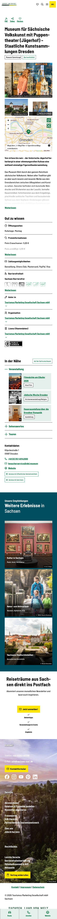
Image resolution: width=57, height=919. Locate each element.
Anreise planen (12, 802)
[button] (51, 907)
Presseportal (11, 815)
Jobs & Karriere (12, 831)
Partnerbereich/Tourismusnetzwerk (22, 822)
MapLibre (11, 145)
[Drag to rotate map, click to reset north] (8, 129)
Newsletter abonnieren (15, 809)
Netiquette (10, 867)
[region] (28, 134)
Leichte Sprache (12, 857)
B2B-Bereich (11, 819)
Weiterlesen (10, 207)
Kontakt (15, 887)
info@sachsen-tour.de (22, 761)
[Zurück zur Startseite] (9, 4)
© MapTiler (20, 145)
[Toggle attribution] (49, 145)
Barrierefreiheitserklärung (17, 860)
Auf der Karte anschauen (42, 361)
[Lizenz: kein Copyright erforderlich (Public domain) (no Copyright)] (13, 346)
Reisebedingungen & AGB (16, 864)
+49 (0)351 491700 (21, 755)
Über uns (9, 828)
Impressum (25, 887)
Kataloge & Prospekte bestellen (19, 806)
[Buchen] (52, 4)
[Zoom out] (8, 124)
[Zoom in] (8, 120)
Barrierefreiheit (29, 57)
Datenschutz (38, 887)
